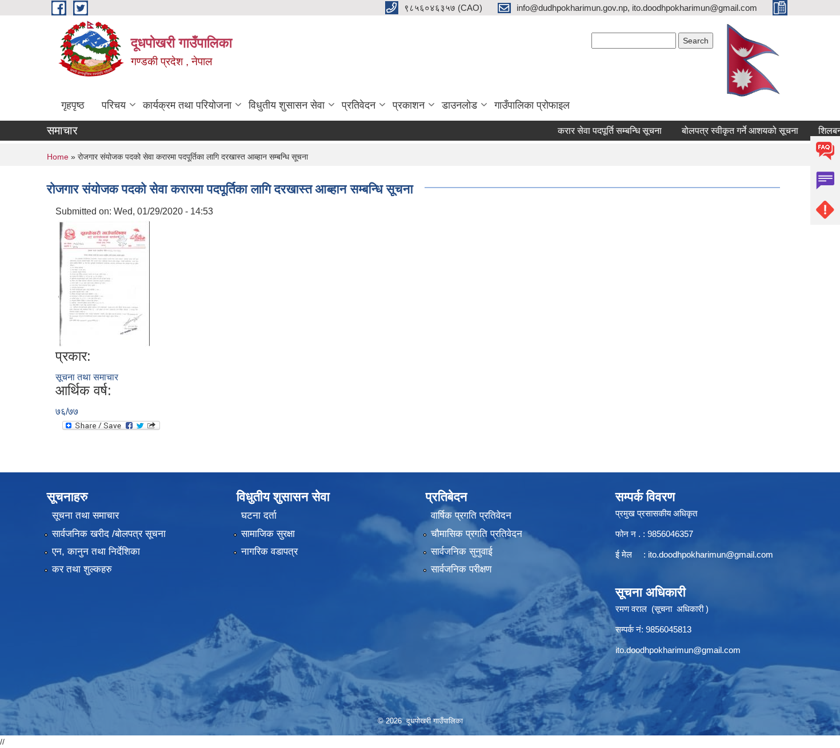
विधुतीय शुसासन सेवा (287, 105)
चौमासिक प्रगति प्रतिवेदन (476, 533)
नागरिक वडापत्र (269, 551)
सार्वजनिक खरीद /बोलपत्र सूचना (109, 533)
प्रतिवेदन (358, 105)
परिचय (114, 105)
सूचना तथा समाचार (86, 377)
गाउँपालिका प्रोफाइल (532, 105)
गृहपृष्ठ (73, 105)
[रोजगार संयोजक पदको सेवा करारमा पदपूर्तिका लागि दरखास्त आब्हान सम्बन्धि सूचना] (104, 283)
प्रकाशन (409, 105)
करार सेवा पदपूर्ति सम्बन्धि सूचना (595, 131)
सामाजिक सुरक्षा (268, 533)
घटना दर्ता (259, 515)
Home (58, 156)
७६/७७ (66, 411)
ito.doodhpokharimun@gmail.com (710, 554)
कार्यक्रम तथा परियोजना (187, 105)
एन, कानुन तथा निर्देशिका (96, 551)
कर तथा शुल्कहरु (82, 569)
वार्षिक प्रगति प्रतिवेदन (471, 515)
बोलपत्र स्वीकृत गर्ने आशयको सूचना (725, 131)
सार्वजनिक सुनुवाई (462, 551)
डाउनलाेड (459, 105)
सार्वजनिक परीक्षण (461, 569)
